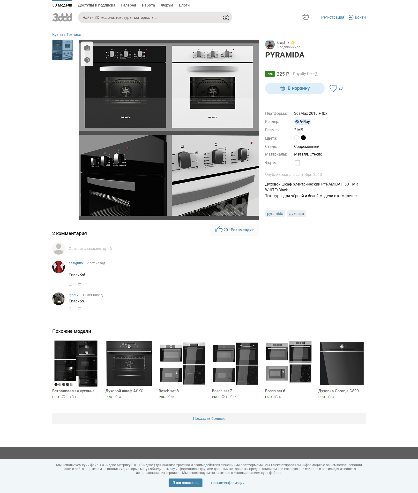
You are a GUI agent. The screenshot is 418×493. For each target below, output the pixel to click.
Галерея (128, 5)
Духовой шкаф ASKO (124, 391)
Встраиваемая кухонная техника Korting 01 (75, 391)
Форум (167, 5)
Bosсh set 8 (169, 391)
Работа (148, 5)
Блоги (184, 5)
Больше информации (228, 483)
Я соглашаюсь (185, 482)
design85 (76, 263)
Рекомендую (239, 230)
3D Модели (62, 5)
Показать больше (209, 418)
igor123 (75, 295)
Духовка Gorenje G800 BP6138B (341, 391)
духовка (296, 213)
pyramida (275, 213)
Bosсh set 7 (222, 391)
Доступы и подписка (96, 5)
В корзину (299, 88)
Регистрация (332, 17)
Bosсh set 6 (275, 391)
